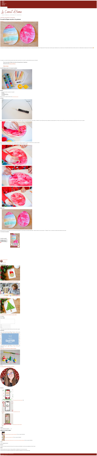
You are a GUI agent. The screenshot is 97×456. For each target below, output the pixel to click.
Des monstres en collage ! (4, 297)
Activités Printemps (7, 17)
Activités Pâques (2, 17)
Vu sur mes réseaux (4, 3)
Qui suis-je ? (3, 1)
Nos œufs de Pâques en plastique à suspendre (7, 366)
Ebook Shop (3, 4)
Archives (1, 443)
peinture (6, 259)
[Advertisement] (23, 54)
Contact (3, 2)
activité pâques (2, 259)
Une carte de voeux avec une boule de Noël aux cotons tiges (9, 281)
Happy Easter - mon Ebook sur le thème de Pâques (8, 348)
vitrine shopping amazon (15, 96)
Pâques (5, 259)
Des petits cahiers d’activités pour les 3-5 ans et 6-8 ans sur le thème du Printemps (14, 440)
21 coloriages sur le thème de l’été (9, 437)
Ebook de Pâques (12, 63)
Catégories (1, 428)
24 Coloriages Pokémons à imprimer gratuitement (11, 434)
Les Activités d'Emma (12, 17)
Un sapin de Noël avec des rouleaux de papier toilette (8, 314)
